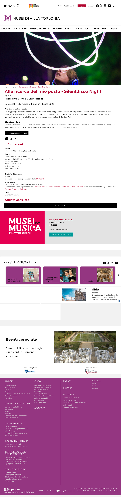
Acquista (82, 6)
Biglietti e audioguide (42, 387)
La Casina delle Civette (14, 407)
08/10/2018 (105, 296)
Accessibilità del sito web (102, 491)
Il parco (8, 389)
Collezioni (20, 28)
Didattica (82, 28)
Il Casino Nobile (11, 426)
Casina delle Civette (18, 404)
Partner (95, 388)
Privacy (61, 491)
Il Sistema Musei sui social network (51, 279)
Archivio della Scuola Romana (16, 446)
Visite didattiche (40, 394)
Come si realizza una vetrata (16, 416)
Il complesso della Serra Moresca (17, 457)
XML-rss (115, 491)
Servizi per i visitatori (42, 389)
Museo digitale (39, 28)
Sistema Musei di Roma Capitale (17, 394)
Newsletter (9, 398)
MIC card (40, 179)
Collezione (9, 409)
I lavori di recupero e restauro (16, 461)
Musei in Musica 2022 (61, 219)
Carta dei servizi (11, 396)
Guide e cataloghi (41, 398)
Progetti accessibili (70, 407)
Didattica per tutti (70, 400)
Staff (7, 391)
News (94, 383)
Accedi (91, 6)
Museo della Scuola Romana (16, 433)
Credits (90, 491)
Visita (113, 28)
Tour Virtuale (88, 281)
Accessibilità (39, 400)
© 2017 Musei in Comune (47, 491)
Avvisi (94, 386)
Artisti (7, 411)
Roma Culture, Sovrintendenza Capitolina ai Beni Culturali (58, 187)
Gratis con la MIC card (16, 133)
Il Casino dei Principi (13, 444)
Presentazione (10, 385)
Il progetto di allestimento (15, 464)
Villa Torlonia (10, 387)
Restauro (8, 413)
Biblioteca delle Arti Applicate (16, 477)
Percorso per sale (11, 418)
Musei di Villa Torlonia (36, 18)
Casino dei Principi (16, 441)
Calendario (99, 28)
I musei (5, 28)
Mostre (57, 28)
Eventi (69, 28)
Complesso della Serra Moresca (16, 453)
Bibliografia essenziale (13, 475)
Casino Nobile (14, 423)
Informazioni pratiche (42, 385)
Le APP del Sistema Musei (14, 280)
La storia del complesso (14, 459)
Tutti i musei (69, 6)
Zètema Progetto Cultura (15, 189)
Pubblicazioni (10, 472)
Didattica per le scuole (71, 398)
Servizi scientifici (15, 469)
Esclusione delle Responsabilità (76, 491)
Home (7, 87)
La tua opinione (40, 402)
